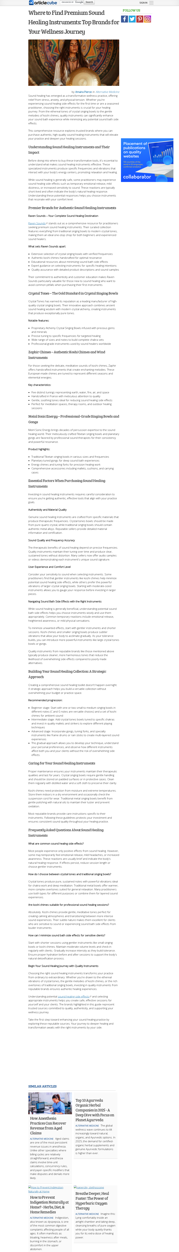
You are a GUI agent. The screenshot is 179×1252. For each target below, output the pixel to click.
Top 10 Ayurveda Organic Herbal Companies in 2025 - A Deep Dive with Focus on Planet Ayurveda (95, 1109)
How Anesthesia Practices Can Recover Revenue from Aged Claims (48, 1125)
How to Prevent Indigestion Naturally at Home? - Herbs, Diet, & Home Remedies (49, 1204)
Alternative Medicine (107, 92)
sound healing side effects (73, 996)
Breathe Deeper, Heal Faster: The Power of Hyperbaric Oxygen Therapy (92, 1201)
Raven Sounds (37, 223)
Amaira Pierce (83, 92)
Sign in (143, 2)
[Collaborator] (147, 180)
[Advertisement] (89, 1057)
